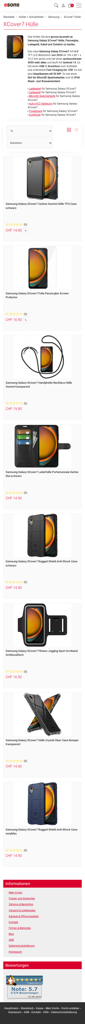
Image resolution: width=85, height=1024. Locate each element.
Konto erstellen (70, 1008)
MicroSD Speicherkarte (42, 96)
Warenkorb (27, 1008)
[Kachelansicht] (69, 129)
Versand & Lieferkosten (22, 910)
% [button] (26, 230)
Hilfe (46, 1012)
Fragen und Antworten (22, 898)
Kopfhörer (35, 114)
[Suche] (56, 5)
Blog (11, 934)
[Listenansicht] (76, 129)
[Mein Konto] (63, 5)
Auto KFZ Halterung (41, 103)
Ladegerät (35, 92)
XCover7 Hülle (20, 24)
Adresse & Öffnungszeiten (24, 916)
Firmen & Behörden (20, 928)
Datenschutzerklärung (22, 945)
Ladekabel (35, 88)
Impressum (15, 951)
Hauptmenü (11, 1008)
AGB (11, 939)
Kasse (39, 1008)
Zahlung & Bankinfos (21, 904)
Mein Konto (15, 892)
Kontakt (13, 922)
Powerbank (35, 111)
